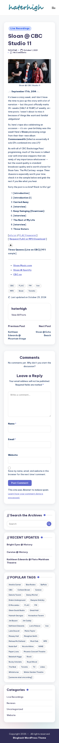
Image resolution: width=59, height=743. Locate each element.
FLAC (21, 286)
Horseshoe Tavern (36, 616)
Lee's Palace (34, 626)
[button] (18, 314)
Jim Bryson (13, 621)
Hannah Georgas (16, 616)
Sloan (21, 291)
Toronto (32, 291)
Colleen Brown (24, 590)
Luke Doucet (14, 631)
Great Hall (34, 610)
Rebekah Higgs (15, 657)
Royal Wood (32, 662)
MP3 (12, 291)
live (37, 286)
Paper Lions (14, 652)
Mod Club (34, 641)
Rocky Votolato (15, 662)
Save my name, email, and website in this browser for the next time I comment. (28, 473)
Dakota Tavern (15, 595)
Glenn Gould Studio (17, 610)
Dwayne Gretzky (37, 600)
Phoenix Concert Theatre (34, 652)
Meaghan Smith (30, 636)
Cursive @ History (17, 552)
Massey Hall (14, 636)
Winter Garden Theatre (33, 672)
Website (13, 454)
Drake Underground (17, 600)
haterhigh (19, 309)
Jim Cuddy (27, 621)
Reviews (11, 703)
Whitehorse (14, 672)
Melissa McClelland (17, 641)
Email (12, 439)
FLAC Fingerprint (27, 235)
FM (30, 286)
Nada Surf (13, 646)
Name (12, 423)
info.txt (13, 235)
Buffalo (44, 585)
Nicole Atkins (27, 646)
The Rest (12, 667)
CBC (12, 286)
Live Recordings (20, 28)
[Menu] (53, 8)
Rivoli (29, 657)
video (42, 667)
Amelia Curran (15, 585)
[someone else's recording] (20, 677)
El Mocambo (14, 605)
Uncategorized (15, 709)
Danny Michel (32, 595)
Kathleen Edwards (16, 626)
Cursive (38, 590)
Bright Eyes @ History (19, 544)
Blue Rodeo (31, 585)
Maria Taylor (30, 631)
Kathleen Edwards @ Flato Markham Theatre (28, 561)
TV (34, 667)
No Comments (19, 52)
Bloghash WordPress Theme (29, 737)
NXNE (41, 646)
